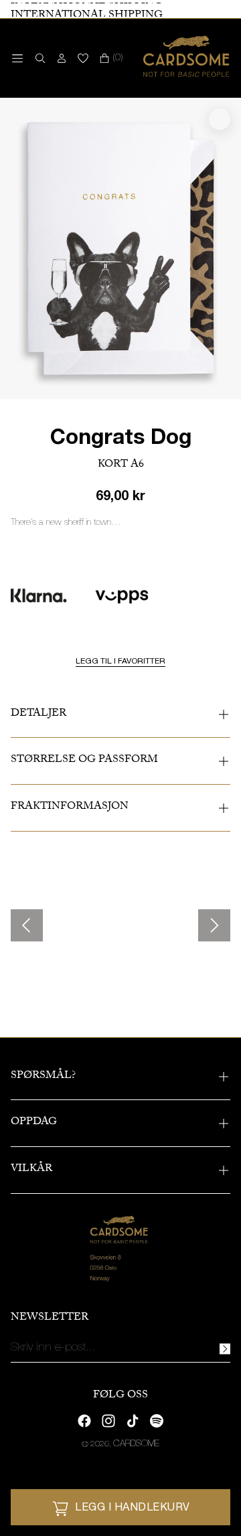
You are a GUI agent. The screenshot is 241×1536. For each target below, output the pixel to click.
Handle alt (50, 978)
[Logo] (186, 58)
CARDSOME (136, 1444)
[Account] (61, 58)
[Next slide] (214, 925)
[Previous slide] (27, 925)
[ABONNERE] (225, 1349)
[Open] (17, 58)
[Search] (37, 58)
